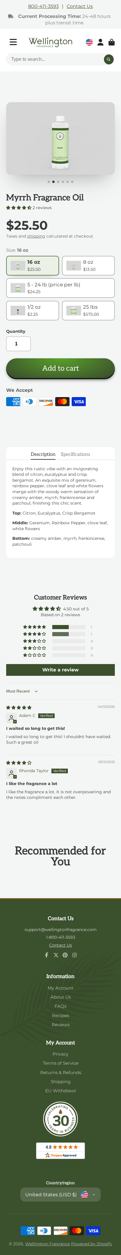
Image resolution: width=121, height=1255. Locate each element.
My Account (60, 988)
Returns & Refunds (60, 1072)
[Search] (109, 60)
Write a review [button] (60, 670)
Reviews (61, 1024)
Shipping (60, 1081)
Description (43, 454)
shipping (36, 236)
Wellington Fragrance (47, 1243)
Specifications (75, 454)
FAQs (60, 1006)
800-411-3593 (43, 6)
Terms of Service (60, 1063)
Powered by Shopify (91, 1243)
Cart (111, 42)
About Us (61, 997)
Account (100, 42)
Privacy (60, 1054)
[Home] (50, 42)
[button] (19, 207)
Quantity (15, 331)
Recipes (60, 1015)
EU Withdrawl (60, 1090)
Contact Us (80, 6)
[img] (18, 707)
